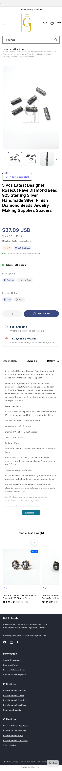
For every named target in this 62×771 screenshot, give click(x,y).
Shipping (6, 241)
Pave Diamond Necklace (14, 705)
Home (5, 49)
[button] (4, 23)
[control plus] (18, 313)
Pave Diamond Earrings (14, 731)
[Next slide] (34, 542)
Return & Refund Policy (14, 670)
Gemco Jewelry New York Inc (25, 762)
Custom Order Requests (14, 674)
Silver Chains (9, 745)
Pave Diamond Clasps (13, 695)
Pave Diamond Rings (13, 735)
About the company (12, 660)
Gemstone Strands (12, 710)
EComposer (35, 767)
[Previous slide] (27, 542)
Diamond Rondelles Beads (15, 726)
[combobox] (31, 39)
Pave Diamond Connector (15, 740)
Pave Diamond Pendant (14, 690)
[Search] (55, 39)
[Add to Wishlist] (6, 588)
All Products (18, 49)
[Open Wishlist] (45, 23)
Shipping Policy (10, 665)
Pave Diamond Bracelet (14, 700)
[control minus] (6, 313)
